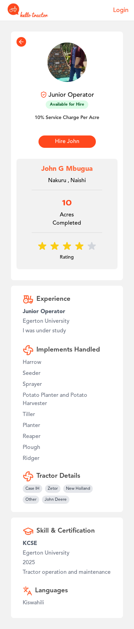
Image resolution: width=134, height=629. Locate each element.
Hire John (67, 141)
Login (121, 10)
